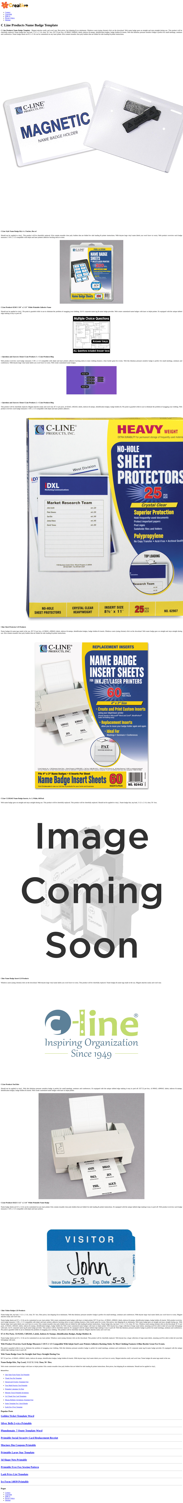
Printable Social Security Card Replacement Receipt (29, 1437)
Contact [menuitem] (7, 12)
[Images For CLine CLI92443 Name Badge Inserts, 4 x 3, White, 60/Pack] (91, 715)
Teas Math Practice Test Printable (16, 1385)
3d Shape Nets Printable (14, 1459)
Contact (7, 1493)
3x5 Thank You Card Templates (15, 1396)
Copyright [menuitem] (8, 14)
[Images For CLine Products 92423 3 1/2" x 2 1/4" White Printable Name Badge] (91, 1146)
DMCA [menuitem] (7, 16)
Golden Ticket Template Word (17, 1416)
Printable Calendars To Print (14, 1389)
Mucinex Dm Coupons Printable (18, 1445)
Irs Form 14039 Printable (15, 1481)
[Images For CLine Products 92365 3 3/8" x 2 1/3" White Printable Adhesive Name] (91, 272)
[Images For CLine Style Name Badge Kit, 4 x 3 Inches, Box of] (91, 132)
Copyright (8, 1494)
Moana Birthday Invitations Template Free (19, 1400)
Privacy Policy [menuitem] (10, 18)
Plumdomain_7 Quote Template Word (21, 1430)
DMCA (7, 1496)
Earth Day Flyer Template (13, 1407)
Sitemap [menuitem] (7, 20)
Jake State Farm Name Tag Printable (17, 1375)
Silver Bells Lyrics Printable (16, 1423)
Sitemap (7, 1500)
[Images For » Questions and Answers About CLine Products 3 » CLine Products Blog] (91, 335)
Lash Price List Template (14, 1474)
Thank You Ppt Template (13, 1378)
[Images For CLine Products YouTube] (91, 1033)
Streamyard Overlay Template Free (16, 1382)
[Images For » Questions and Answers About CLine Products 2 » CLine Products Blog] (91, 382)
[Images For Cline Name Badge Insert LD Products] (91, 890)
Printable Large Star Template (17, 1452)
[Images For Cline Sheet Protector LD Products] (91, 517)
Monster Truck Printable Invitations (17, 1393)
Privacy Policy (10, 1498)
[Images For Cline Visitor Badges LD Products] (91, 1259)
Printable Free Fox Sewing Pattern (20, 1467)
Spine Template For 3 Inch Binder (16, 1403)
